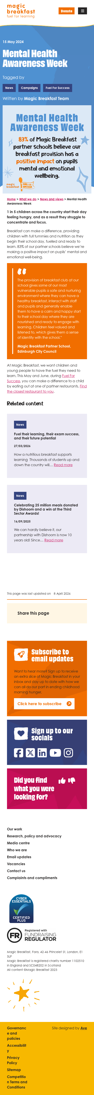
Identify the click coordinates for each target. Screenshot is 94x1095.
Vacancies (16, 864)
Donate (66, 10)
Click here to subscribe (39, 703)
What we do (28, 199)
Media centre (18, 843)
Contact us (16, 871)
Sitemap (14, 1070)
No (71, 777)
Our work (14, 829)
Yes (62, 777)
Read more (63, 465)
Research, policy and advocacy (34, 836)
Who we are (17, 850)
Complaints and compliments (32, 878)
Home (11, 199)
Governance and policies (16, 1033)
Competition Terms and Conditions (17, 1082)
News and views (51, 199)
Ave (83, 1028)
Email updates (19, 857)
